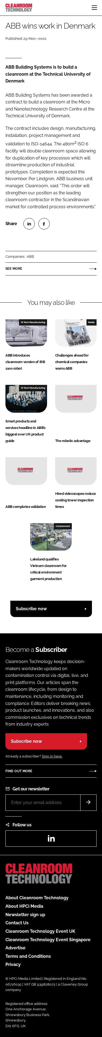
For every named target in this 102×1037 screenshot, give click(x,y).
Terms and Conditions (28, 956)
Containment (63, 526)
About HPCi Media (24, 906)
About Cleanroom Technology (37, 897)
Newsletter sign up (25, 914)
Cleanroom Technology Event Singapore (48, 939)
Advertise (15, 947)
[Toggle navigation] (94, 8)
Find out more (18, 771)
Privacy (13, 964)
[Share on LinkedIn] (29, 223)
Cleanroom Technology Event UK (40, 931)
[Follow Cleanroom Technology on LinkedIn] (51, 840)
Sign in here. (52, 756)
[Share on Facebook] (44, 223)
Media (91, 322)
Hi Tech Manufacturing (33, 322)
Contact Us (17, 922)
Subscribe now (31, 608)
